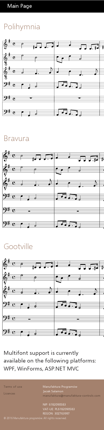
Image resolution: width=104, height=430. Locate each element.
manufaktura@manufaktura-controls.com (71, 395)
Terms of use (13, 386)
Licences (9, 393)
